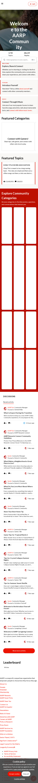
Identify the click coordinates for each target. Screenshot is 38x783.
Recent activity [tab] (8, 402)
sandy (9, 456)
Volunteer (3, 690)
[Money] (31, 320)
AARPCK (10, 529)
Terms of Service (10, 754)
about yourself (24, 89)
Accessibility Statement (12, 756)
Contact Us (4, 704)
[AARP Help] (18, 221)
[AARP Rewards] (31, 226)
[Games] (6, 216)
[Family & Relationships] (31, 277)
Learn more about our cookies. (23, 769)
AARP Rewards (5, 695)
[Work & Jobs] (31, 365)
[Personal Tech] (6, 369)
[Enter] (3, 60)
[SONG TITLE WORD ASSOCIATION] (18, 173)
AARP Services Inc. (6, 728)
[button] (19, 779)
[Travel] (18, 360)
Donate (2, 687)
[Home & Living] (18, 330)
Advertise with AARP (7, 717)
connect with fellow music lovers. (20, 110)
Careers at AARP (6, 719)
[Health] (6, 322)
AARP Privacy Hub (10, 751)
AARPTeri (11, 407)
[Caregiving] (6, 262)
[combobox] (19, 60)
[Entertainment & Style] (18, 276)
